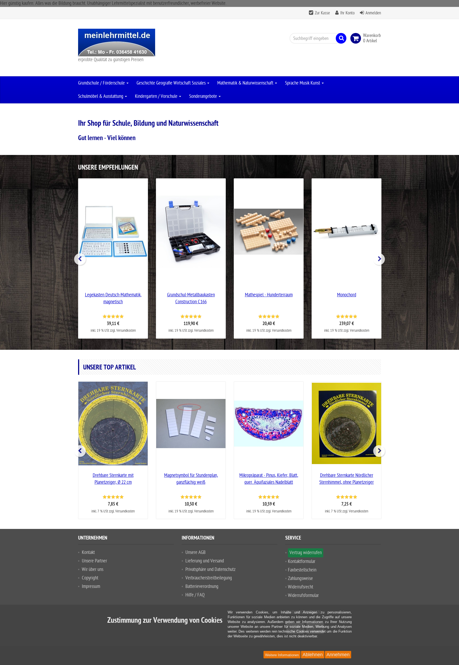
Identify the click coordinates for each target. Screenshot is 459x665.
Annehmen (338, 654)
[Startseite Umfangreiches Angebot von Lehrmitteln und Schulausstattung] (126, 42)
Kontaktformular (301, 561)
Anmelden (373, 13)
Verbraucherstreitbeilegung (208, 578)
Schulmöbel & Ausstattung (101, 96)
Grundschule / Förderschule (102, 83)
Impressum (91, 586)
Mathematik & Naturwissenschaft (245, 83)
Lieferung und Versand (204, 561)
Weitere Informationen (282, 655)
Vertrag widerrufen (306, 552)
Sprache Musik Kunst (303, 83)
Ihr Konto (347, 13)
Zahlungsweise (300, 578)
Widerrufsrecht (300, 587)
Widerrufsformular (303, 595)
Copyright (90, 578)
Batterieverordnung (201, 586)
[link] (356, 38)
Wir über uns (92, 569)
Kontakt (88, 552)
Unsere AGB (195, 552)
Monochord (346, 295)
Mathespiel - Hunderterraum (269, 295)
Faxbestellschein (302, 570)
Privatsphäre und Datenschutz (210, 569)
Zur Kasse (322, 13)
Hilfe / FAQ (195, 595)
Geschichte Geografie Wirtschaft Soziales (172, 83)
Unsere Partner (94, 561)
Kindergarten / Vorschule (156, 96)
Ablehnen (313, 654)
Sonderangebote (203, 96)
